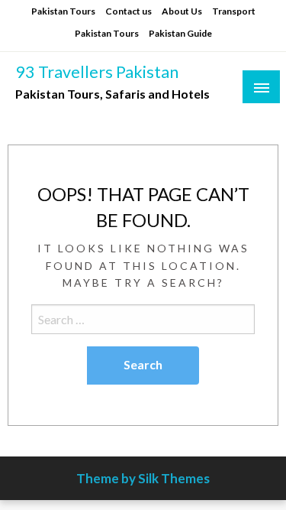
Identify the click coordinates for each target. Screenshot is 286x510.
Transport (233, 11)
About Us (182, 11)
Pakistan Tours (63, 11)
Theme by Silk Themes (143, 478)
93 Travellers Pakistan (96, 72)
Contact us (128, 11)
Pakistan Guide (180, 33)
